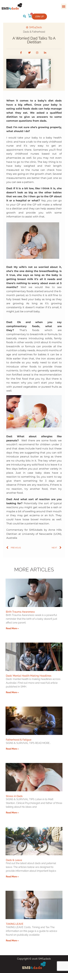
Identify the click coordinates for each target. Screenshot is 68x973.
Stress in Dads (14, 796)
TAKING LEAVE (14, 923)
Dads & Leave (14, 860)
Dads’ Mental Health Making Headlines (28, 675)
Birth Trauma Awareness (20, 611)
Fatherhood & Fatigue (18, 739)
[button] (64, 6)
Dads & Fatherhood (34, 31)
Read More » (12, 628)
